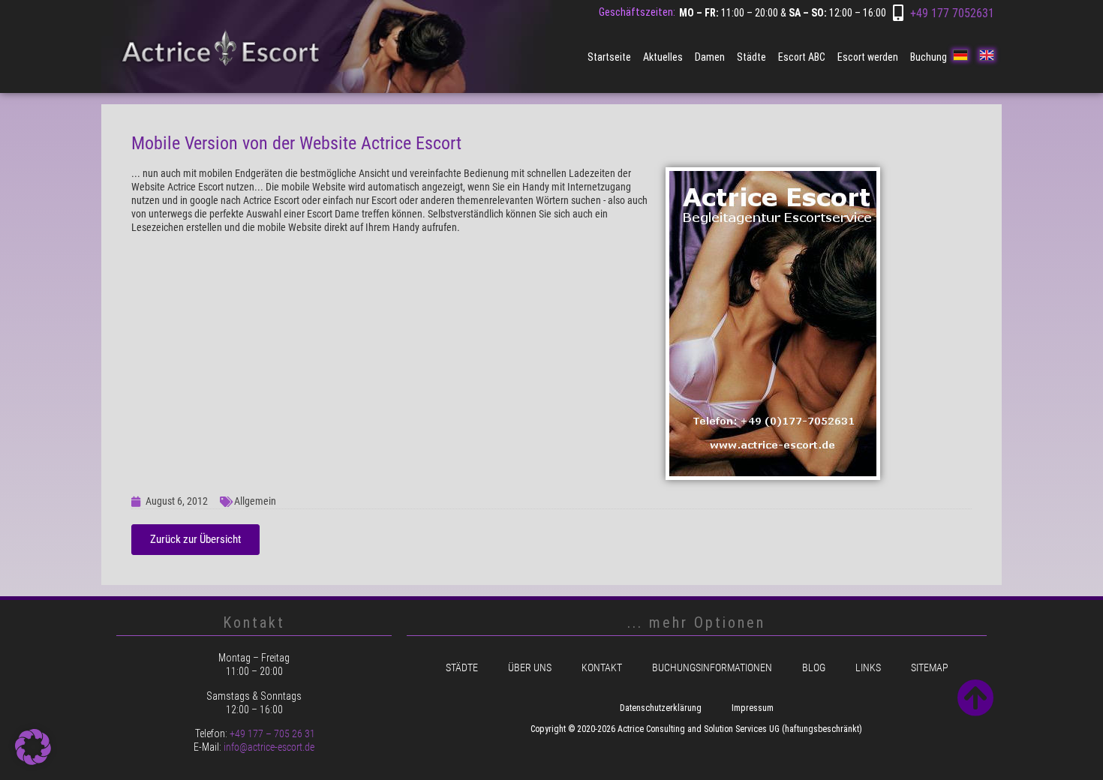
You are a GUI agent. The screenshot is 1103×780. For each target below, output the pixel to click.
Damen (710, 57)
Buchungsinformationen (712, 668)
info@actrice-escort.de (269, 747)
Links (868, 668)
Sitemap (929, 668)
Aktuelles (663, 57)
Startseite (609, 57)
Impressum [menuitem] (753, 708)
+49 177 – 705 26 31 (272, 734)
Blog (813, 668)
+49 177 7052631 (952, 13)
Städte (751, 57)
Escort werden (867, 57)
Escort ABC (801, 57)
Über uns (530, 668)
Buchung (928, 57)
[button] (33, 747)
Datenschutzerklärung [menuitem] (661, 708)
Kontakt (602, 668)
